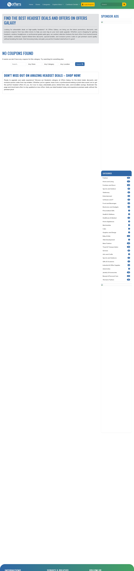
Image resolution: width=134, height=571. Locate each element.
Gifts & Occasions (116, 261)
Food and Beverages (116, 203)
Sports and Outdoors (116, 258)
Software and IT (116, 200)
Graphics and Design (116, 232)
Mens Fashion (116, 243)
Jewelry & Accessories (116, 272)
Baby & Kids (116, 236)
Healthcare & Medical (116, 218)
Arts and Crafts (116, 254)
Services (116, 251)
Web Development (116, 240)
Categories (46, 4)
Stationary (116, 192)
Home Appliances (116, 221)
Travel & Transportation (116, 247)
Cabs (116, 229)
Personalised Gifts (116, 211)
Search (79, 64)
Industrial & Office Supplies (116, 265)
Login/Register (88, 4)
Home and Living (116, 181)
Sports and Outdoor (116, 189)
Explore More (57, 4)
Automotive (116, 269)
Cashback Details (72, 4)
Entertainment (116, 196)
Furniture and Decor (116, 185)
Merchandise (116, 225)
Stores (38, 4)
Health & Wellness (116, 214)
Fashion (116, 178)
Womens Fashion (116, 280)
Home (31, 4)
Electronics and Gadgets (116, 207)
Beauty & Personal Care (116, 276)
